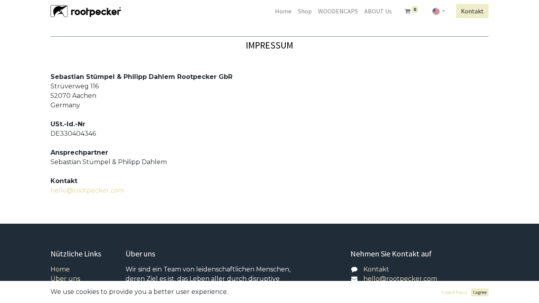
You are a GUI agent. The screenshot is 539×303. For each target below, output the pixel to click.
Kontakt (472, 11)
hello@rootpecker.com (87, 190)
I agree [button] (480, 292)
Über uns (65, 278)
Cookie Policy (455, 292)
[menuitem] (283, 11)
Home (60, 269)
